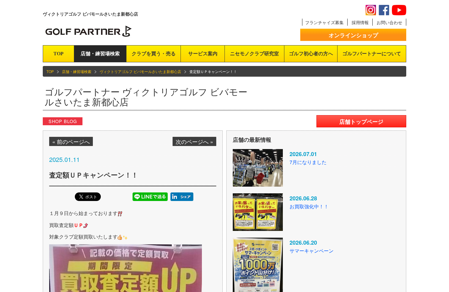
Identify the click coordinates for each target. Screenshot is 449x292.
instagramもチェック (371, 10)
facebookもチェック (384, 10)
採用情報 (360, 22)
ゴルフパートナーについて (371, 53)
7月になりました (308, 162)
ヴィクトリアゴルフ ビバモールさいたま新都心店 (140, 71)
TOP (58, 53)
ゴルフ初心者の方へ (311, 53)
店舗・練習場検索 (100, 53)
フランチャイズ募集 (324, 22)
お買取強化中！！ (309, 206)
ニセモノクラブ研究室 (254, 53)
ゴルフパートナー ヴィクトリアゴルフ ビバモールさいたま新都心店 (146, 96)
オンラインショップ (353, 35)
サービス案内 (202, 53)
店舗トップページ (361, 122)
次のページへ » (194, 141)
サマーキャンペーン (312, 250)
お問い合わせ (389, 22)
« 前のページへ (71, 141)
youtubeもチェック (399, 10)
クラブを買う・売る (154, 53)
